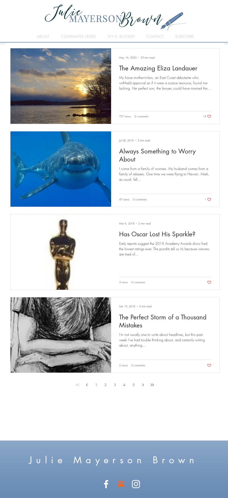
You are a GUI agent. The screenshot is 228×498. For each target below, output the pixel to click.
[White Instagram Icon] (135, 484)
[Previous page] (87, 385)
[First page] (77, 385)
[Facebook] (106, 484)
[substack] (121, 484)
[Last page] (152, 385)
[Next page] (143, 385)
